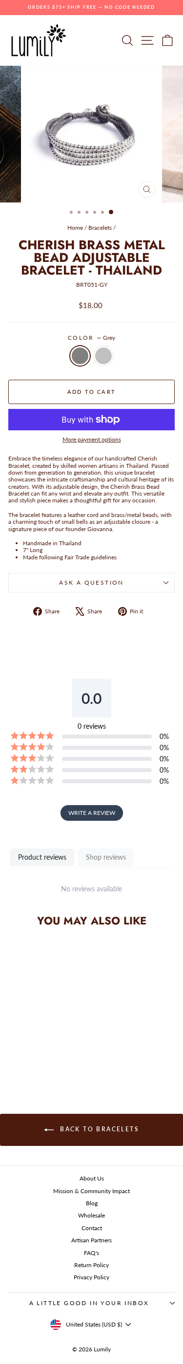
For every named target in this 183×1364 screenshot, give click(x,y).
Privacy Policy (91, 1277)
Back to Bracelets (98, 1129)
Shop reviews (106, 857)
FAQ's (91, 1252)
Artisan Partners (91, 1240)
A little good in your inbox (89, 1303)
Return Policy (91, 1265)
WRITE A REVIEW (91, 812)
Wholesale (91, 1215)
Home (75, 227)
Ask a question (91, 582)
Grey (80, 356)
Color (91, 337)
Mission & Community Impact (91, 1191)
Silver (103, 356)
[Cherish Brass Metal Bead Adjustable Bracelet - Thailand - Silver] (45, 1057)
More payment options (91, 439)
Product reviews (42, 857)
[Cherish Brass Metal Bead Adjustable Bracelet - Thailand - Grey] (34, 1057)
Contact (91, 1228)
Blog (92, 1203)
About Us (92, 1178)
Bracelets (100, 227)
